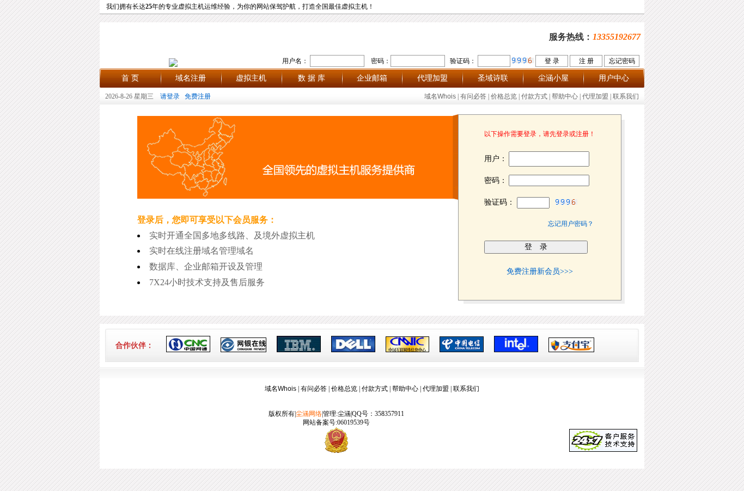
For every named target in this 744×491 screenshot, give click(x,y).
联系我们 (626, 96)
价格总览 (504, 96)
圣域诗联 (493, 78)
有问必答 (473, 96)
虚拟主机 (251, 78)
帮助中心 (565, 96)
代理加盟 (432, 78)
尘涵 (344, 414)
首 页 (130, 78)
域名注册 (190, 78)
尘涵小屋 (553, 78)
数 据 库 (311, 78)
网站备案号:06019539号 (336, 422)
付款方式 (534, 96)
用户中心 (614, 78)
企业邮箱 (372, 78)
